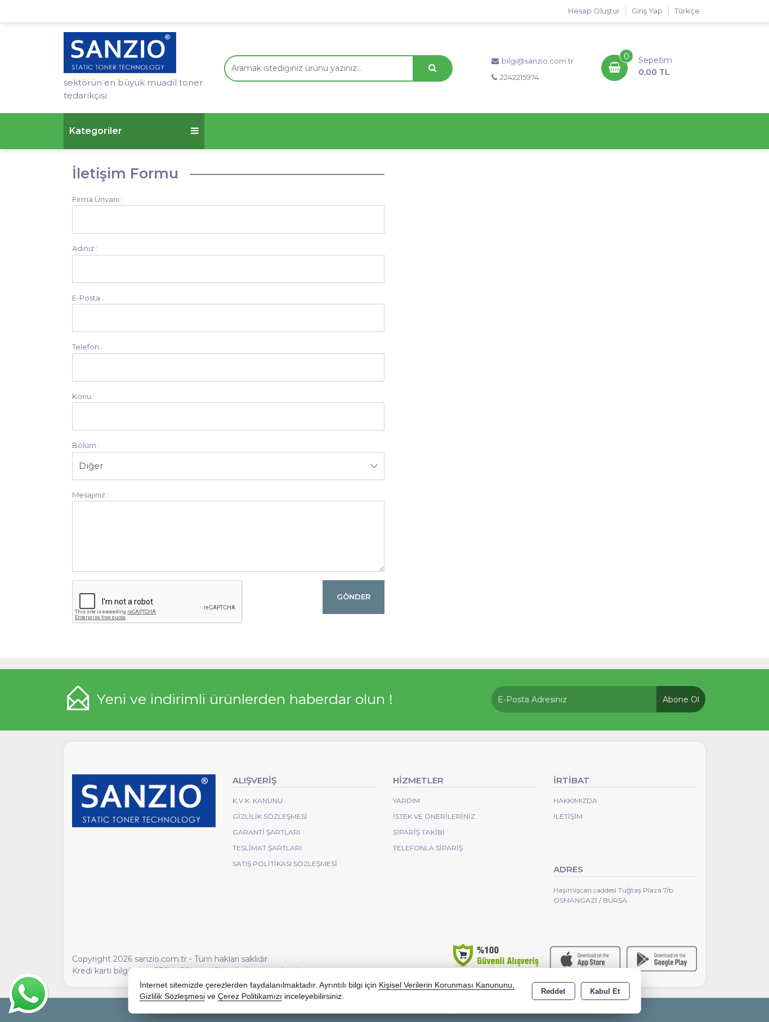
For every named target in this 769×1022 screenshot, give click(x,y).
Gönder (353, 596)
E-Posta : (88, 297)
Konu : (83, 396)
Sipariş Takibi (419, 832)
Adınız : (84, 248)
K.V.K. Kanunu (258, 800)
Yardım (406, 800)
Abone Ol (681, 699)
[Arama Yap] (432, 68)
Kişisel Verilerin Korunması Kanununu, (447, 985)
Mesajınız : (90, 494)
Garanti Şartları (266, 832)
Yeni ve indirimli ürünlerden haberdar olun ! (245, 699)
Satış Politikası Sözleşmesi (285, 863)
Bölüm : (86, 445)
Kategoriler (95, 130)
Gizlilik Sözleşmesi (270, 816)
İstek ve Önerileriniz (434, 816)
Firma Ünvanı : (97, 199)
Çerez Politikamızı (250, 996)
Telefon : (87, 346)
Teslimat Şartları (267, 848)
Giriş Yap (647, 10)
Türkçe (687, 10)
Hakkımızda (575, 800)
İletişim (568, 816)
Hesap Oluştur (594, 10)
